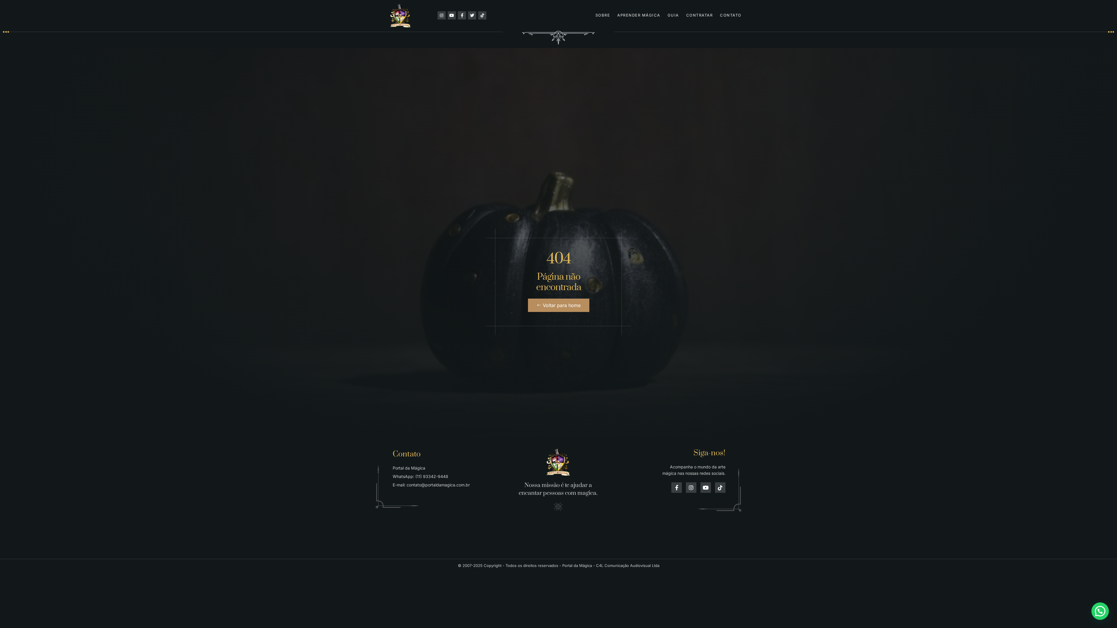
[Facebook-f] (462, 15)
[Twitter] (472, 15)
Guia (673, 15)
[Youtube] (452, 15)
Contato (730, 15)
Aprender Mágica (638, 15)
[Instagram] (441, 15)
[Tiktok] (482, 15)
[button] (1100, 611)
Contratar (699, 15)
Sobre (602, 15)
